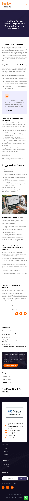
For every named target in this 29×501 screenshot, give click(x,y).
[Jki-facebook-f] (3, 487)
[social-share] (16, 313)
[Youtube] (7, 487)
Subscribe (22, 478)
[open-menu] (26, 5)
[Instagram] (12, 487)
